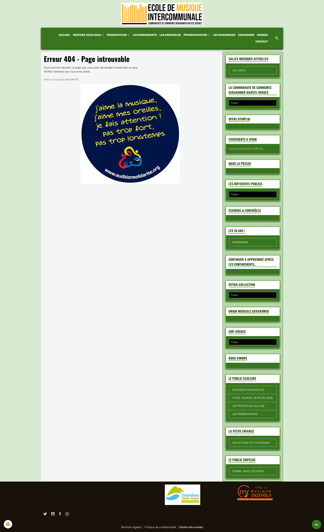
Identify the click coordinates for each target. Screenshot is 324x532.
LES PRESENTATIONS (244, 414)
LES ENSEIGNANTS (145, 35)
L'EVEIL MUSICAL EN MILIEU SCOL (252, 398)
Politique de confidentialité (160, 527)
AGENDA (262, 35)
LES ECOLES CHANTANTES (248, 389)
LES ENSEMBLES (170, 35)
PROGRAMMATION (196, 35)
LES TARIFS (239, 70)
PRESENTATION (117, 35)
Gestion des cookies (191, 527)
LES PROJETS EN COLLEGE (248, 406)
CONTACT (261, 41)
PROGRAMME (240, 242)
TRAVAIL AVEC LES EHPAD (248, 471)
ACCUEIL (64, 35)
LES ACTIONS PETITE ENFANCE (250, 442)
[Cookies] (8, 524)
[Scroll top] (316, 524)
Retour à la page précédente (61, 79)
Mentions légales (131, 527)
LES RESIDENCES (224, 35)
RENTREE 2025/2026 (87, 35)
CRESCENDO (246, 35)
